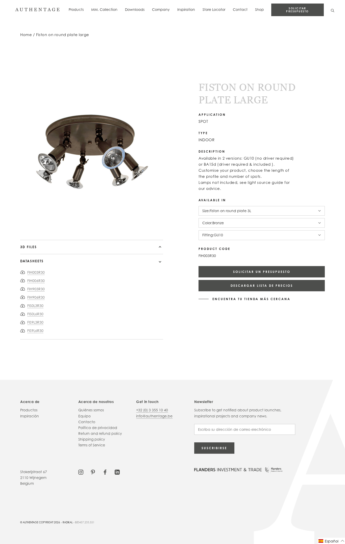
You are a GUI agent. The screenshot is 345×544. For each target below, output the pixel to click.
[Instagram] (80, 472)
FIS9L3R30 (35, 322)
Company (161, 9)
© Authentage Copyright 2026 (40, 522)
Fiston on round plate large (62, 34)
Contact (240, 9)
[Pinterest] (92, 472)
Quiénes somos (91, 410)
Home (26, 34)
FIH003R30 (36, 272)
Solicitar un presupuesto (261, 272)
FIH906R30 (36, 297)
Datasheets (32, 261)
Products (76, 9)
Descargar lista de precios (262, 286)
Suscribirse (214, 448)
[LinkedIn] (117, 472)
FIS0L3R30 (35, 305)
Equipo (84, 416)
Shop (259, 9)
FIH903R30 (36, 289)
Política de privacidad (97, 427)
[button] (331, 541)
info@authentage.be (154, 416)
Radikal (68, 522)
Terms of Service (91, 445)
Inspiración (29, 416)
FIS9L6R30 (35, 330)
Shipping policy (91, 439)
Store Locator (214, 9)
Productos (28, 410)
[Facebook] (105, 472)
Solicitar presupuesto (297, 10)
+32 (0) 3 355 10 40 (152, 410)
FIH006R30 (36, 280)
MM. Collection (104, 9)
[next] (28, 225)
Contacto (86, 422)
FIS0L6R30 (35, 314)
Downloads (134, 9)
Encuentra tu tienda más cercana (251, 299)
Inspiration (186, 9)
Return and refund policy (100, 433)
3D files (28, 247)
